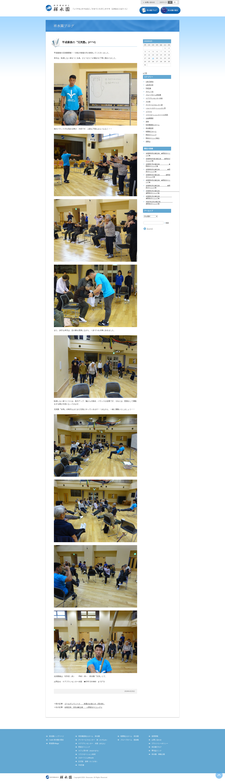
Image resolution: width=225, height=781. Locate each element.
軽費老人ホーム (151, 131)
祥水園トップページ (56, 736)
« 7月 (145, 73)
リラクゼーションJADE (87, 754)
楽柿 (147, 121)
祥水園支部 (149, 128)
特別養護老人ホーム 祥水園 (89, 736)
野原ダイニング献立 (152, 138)
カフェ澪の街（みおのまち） (89, 751)
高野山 (148, 141)
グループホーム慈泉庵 (153, 95)
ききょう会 (149, 91)
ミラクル (149, 111)
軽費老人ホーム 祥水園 (130, 736)
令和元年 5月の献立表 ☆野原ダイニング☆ (83, 707)
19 (153, 58)
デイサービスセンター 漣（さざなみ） (93, 740)
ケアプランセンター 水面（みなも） (92, 743)
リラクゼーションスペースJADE (157, 115)
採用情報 (155, 736)
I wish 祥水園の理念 (56, 740)
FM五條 (148, 88)
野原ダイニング (151, 135)
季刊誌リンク (156, 751)
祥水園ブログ (156, 747)
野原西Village (54, 743)
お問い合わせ (156, 740)
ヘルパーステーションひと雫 (156, 108)
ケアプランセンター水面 (154, 98)
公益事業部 (149, 118)
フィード (150, 229)
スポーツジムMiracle (86, 758)
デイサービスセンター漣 (154, 105)
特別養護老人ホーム (152, 125)
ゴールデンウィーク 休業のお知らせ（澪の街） (84, 704)
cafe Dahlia (149, 82)
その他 (148, 101)
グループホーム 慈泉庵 (130, 740)
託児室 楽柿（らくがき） (88, 761)
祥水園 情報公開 (158, 754)
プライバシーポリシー (160, 743)
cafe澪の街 (149, 85)
